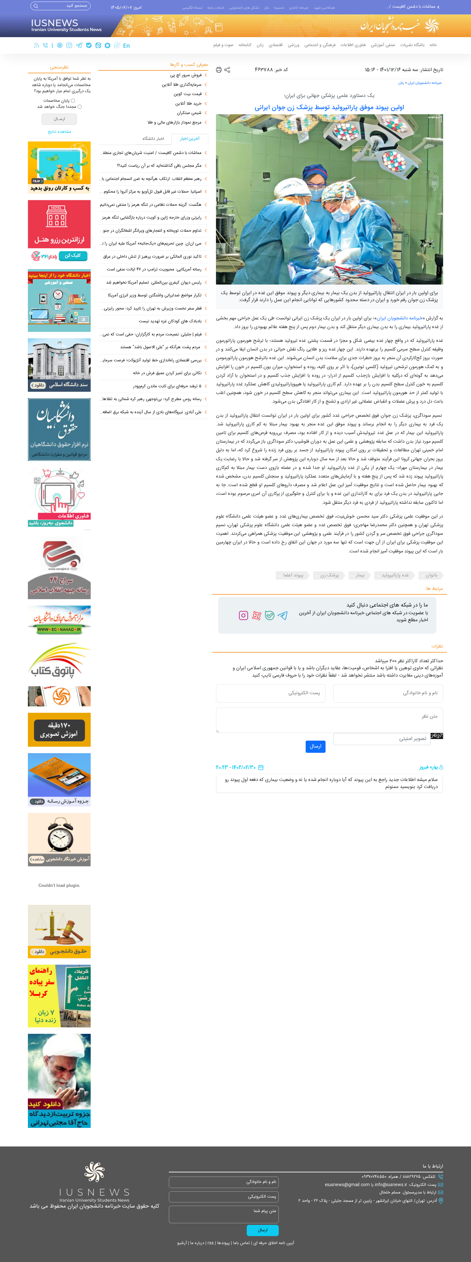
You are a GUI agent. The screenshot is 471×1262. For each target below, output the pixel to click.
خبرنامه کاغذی (299, 8)
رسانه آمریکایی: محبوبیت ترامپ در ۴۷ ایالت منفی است (154, 270)
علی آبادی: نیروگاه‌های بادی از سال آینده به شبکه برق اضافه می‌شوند (150, 412)
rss (210, 1243)
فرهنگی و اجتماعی (319, 45)
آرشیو (182, 1243)
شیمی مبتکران (189, 113)
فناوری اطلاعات (353, 45)
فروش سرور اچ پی (186, 75)
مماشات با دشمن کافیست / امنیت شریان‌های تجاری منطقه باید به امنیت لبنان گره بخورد (150, 153)
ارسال (315, 746)
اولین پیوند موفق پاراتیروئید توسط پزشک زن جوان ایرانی (329, 107)
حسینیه (279, 8)
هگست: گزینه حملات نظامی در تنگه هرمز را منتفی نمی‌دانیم (151, 205)
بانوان (431, 575)
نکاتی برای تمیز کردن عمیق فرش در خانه (167, 373)
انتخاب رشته (215, 8)
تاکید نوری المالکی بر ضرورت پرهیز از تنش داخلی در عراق (152, 257)
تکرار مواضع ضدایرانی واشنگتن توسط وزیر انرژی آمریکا (155, 296)
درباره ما (196, 1243)
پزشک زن (329, 575)
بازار (266, 8)
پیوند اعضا (293, 575)
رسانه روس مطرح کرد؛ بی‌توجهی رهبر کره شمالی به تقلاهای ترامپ (150, 399)
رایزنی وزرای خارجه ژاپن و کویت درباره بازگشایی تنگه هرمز (152, 218)
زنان (260, 45)
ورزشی (293, 45)
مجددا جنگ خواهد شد (56, 107)
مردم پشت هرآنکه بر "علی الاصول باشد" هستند (161, 347)
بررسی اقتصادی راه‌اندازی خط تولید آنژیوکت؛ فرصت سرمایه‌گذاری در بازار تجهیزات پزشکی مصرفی (150, 361)
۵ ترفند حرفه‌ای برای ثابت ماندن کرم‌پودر (167, 386)
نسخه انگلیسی (192, 8)
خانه (433, 45)
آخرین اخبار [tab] (190, 138)
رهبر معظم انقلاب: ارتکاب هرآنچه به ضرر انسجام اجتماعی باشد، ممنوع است (150, 179)
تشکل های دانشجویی (244, 8)
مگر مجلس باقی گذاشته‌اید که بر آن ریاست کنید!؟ (159, 166)
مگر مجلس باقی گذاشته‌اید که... (408, 7)
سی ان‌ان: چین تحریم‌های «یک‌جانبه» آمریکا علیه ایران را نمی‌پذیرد (150, 244)
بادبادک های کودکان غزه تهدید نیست (170, 321)
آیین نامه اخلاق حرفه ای (273, 1243)
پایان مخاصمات (57, 101)
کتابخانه (245, 45)
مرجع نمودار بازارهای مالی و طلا (174, 123)
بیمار (360, 575)
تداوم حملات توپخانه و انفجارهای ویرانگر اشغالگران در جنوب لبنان (150, 231)
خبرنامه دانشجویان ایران (425, 83)
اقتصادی (276, 45)
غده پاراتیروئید (395, 575)
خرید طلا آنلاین (188, 104)
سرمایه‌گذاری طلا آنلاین (182, 85)
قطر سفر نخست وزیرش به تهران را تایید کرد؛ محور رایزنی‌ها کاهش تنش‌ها (150, 309)
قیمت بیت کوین (188, 94)
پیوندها (223, 1243)
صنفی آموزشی (383, 45)
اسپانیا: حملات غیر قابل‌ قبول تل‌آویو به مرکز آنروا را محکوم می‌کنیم (150, 192)
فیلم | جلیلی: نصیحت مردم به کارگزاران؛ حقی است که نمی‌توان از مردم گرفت (150, 335)
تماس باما (241, 1243)
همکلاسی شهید (324, 8)
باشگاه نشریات (413, 45)
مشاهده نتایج (59, 132)
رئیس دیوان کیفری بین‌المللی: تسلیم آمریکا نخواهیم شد (154, 283)
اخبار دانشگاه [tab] (153, 138)
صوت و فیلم (223, 45)
